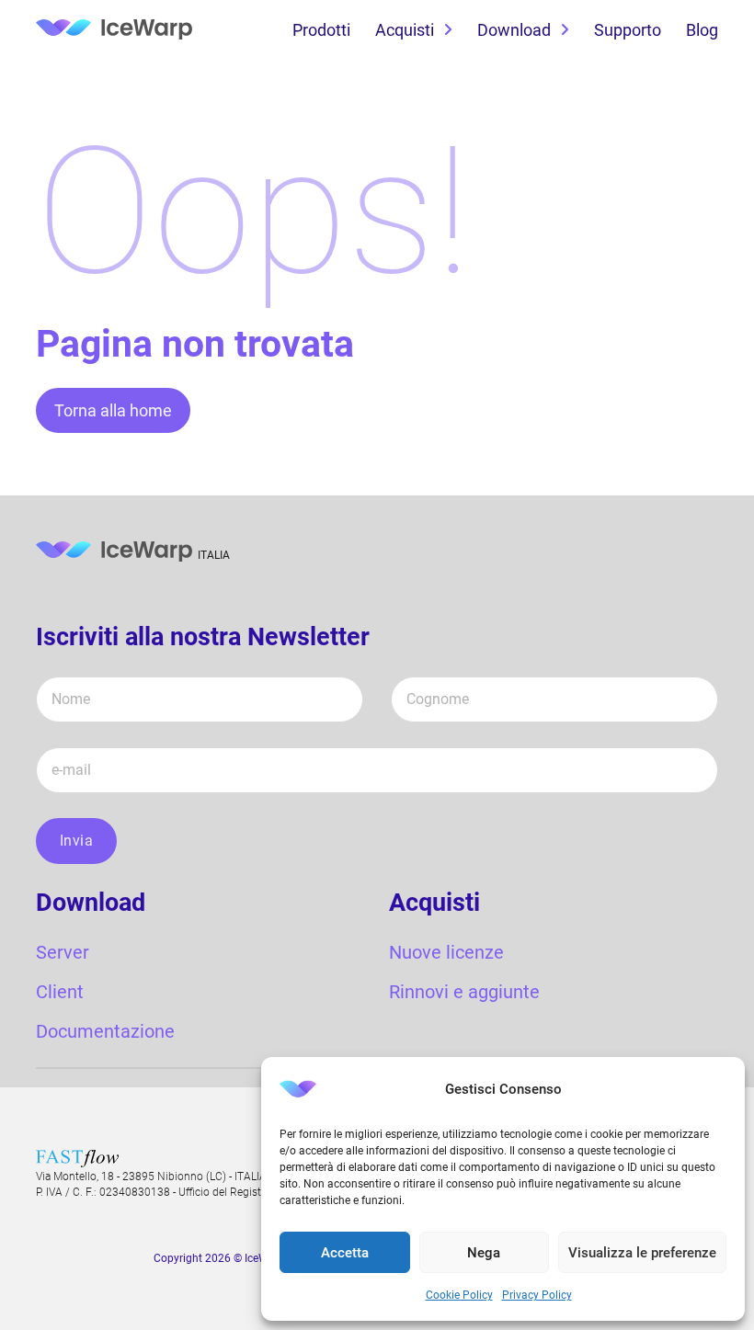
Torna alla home (113, 410)
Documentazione (105, 1031)
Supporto (627, 30)
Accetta (345, 1253)
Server (62, 952)
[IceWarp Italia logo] (114, 30)
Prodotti (321, 30)
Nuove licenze (446, 952)
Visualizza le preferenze (642, 1253)
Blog (702, 30)
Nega (483, 1253)
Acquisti (404, 30)
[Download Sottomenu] (564, 30)
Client (60, 992)
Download (514, 30)
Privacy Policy (537, 1295)
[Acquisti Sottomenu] (447, 30)
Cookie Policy (459, 1295)
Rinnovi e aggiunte (464, 992)
